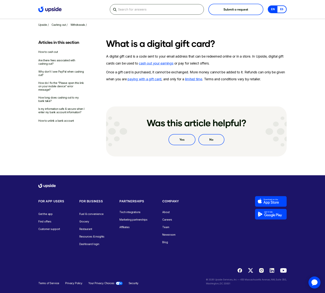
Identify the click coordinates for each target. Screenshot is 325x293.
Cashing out (59, 24)
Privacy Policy (73, 283)
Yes (182, 139)
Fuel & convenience (91, 214)
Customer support (49, 229)
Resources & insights (92, 236)
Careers (167, 219)
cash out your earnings (156, 63)
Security (134, 283)
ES (282, 9)
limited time (193, 79)
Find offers (44, 221)
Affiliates (124, 227)
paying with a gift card (144, 79)
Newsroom (168, 234)
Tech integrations (129, 212)
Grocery (84, 221)
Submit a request (235, 9)
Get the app (45, 214)
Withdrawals (78, 24)
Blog (165, 242)
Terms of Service (48, 283)
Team (165, 227)
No (211, 139)
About (165, 212)
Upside (42, 24)
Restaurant (85, 229)
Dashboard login (89, 244)
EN (273, 9)
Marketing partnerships (133, 219)
